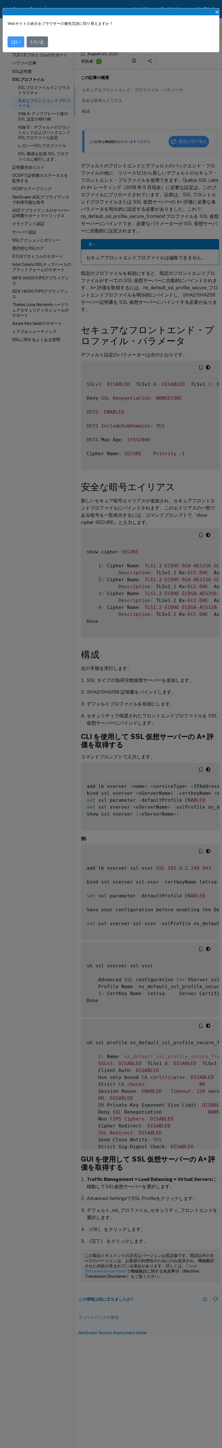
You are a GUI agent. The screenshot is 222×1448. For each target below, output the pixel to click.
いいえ (37, 42)
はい (16, 42)
